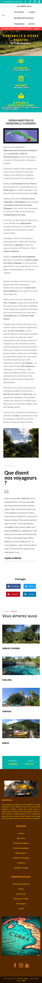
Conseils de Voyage (21, 868)
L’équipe (32, 12)
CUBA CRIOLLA (7, 800)
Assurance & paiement (21, 884)
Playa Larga (7, 680)
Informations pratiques (24, 18)
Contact (31, 24)
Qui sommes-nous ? (24, 6)
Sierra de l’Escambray (11, 648)
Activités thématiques (21, 848)
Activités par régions (21, 843)
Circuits (21, 833)
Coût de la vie (21, 894)
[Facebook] (30, 1)
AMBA (23, 981)
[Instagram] (35, 1)
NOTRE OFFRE (21, 826)
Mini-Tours (21, 838)
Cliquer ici (37, 29)
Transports (21, 863)
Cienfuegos (6, 711)
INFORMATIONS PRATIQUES (21, 877)
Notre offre (19, 12)
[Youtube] (27, 965)
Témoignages (19, 24)
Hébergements (21, 853)
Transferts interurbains (21, 858)
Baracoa (5, 743)
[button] (2, 28)
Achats (21, 889)
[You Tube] (39, 1)
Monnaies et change (21, 899)
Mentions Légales (22, 978)
